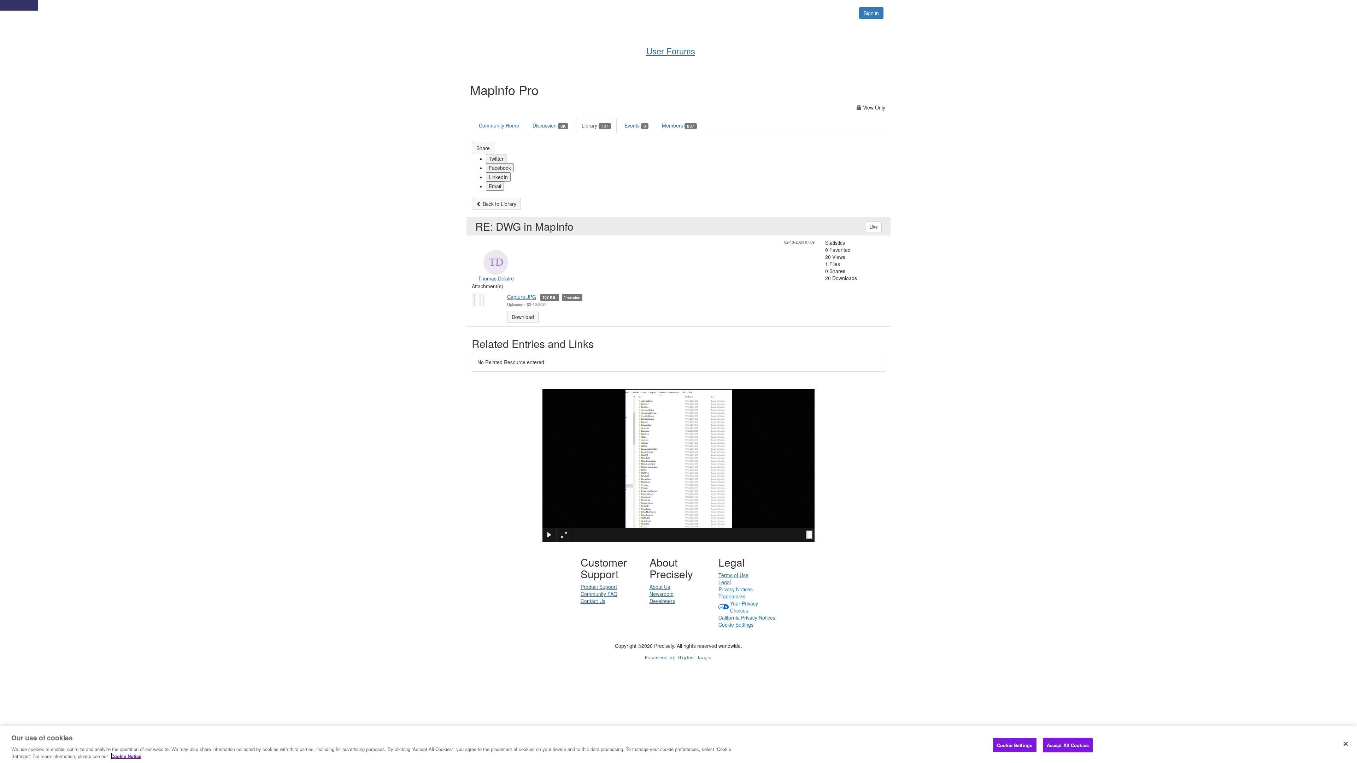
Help (698, 12)
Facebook (500, 167)
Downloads (767, 12)
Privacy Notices (735, 589)
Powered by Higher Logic (678, 657)
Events (635, 125)
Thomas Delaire (496, 278)
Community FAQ (599, 593)
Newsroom (662, 593)
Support (728, 12)
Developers (662, 600)
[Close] (1345, 744)
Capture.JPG (521, 296)
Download (523, 316)
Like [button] (874, 227)
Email (495, 186)
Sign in (871, 13)
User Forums (662, 12)
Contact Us (593, 600)
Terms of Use (733, 575)
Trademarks (731, 596)
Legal (724, 582)
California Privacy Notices (746, 617)
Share (483, 148)
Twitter (496, 158)
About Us (660, 586)
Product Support (599, 586)
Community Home (499, 125)
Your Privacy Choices (744, 607)
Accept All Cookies (1068, 745)
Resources (809, 12)
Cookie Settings (735, 624)
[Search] (845, 13)
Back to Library (498, 203)
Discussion (549, 125)
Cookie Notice (126, 755)
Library (595, 125)
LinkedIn (498, 177)
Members (678, 125)
